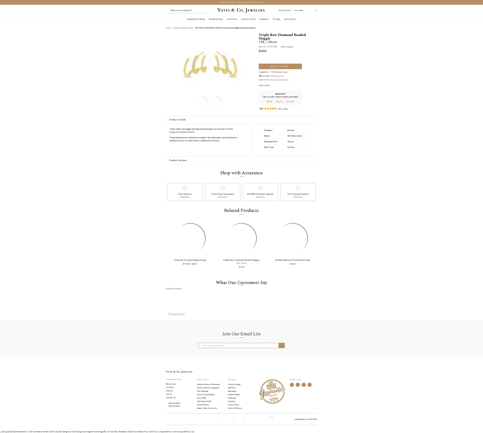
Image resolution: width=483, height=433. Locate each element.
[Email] (273, 85)
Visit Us (169, 394)
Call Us (269, 101)
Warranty (284, 79)
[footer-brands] (272, 391)
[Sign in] (308, 10)
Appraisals (232, 391)
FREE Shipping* (277, 76)
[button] (241, 119)
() (316, 10)
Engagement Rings (196, 19)
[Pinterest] (281, 85)
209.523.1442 (174, 406)
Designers (264, 19)
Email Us (169, 391)
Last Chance (290, 19)
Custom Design (234, 384)
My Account (171, 384)
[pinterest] (298, 385)
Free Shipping (202, 391)
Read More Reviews (174, 288)
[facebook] (292, 385)
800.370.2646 (174, 403)
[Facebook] (277, 85)
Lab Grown (232, 19)
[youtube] (310, 385)
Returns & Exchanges (205, 394)
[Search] (169, 10)
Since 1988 (201, 398)
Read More (184, 197)
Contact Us (170, 397)
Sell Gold (231, 388)
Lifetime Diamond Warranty (208, 384)
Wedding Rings (216, 19)
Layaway (231, 401)
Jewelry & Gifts (248, 19)
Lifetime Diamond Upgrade (208, 388)
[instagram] (304, 385)
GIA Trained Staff (204, 401)
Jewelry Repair (234, 394)
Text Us (279, 101)
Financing (232, 398)
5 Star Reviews (203, 405)
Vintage (276, 19)
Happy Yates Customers (207, 408)
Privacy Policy (233, 405)
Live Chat (290, 101)
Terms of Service (235, 408)
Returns (274, 79)
